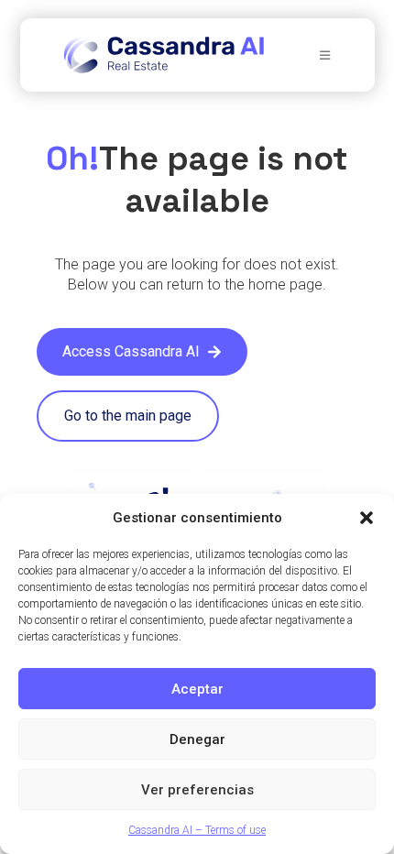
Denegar (197, 739)
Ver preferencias (197, 790)
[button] (366, 518)
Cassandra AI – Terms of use (197, 830)
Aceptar (197, 689)
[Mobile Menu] (325, 55)
